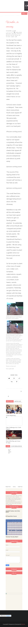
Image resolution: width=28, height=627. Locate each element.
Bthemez (23, 624)
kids (19, 35)
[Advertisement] (15, 583)
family (20, 32)
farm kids (8, 35)
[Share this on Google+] (14, 378)
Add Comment (10, 32)
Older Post (20, 486)
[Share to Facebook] (16, 381)
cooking (17, 32)
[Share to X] (9, 378)
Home (14, 486)
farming (16, 35)
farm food (19, 33)
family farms (8, 33)
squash (12, 36)
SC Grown (8, 36)
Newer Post (8, 486)
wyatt (16, 36)
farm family (14, 33)
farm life (12, 35)
